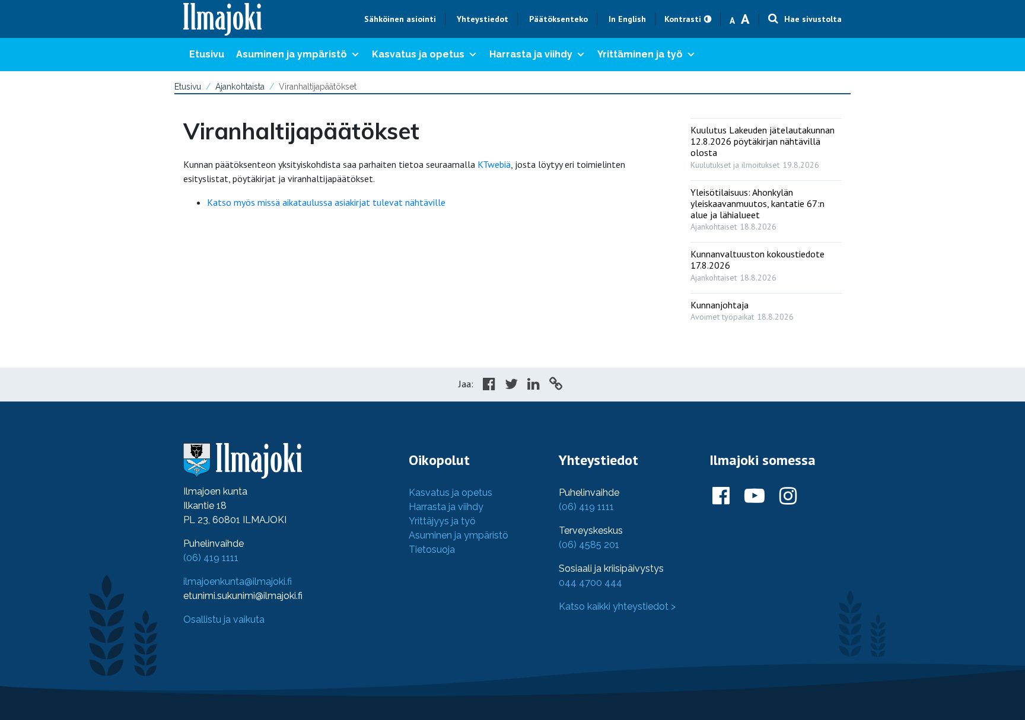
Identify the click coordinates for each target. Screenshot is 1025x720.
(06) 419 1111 (210, 557)
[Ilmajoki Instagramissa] (788, 496)
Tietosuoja (432, 549)
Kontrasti (682, 19)
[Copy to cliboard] (555, 385)
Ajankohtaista (240, 86)
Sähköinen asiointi (400, 19)
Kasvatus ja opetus (418, 54)
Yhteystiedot (482, 19)
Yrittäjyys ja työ (442, 521)
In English (627, 19)
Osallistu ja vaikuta (224, 619)
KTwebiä (494, 164)
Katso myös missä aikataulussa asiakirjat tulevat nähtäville (326, 202)
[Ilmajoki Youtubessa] (754, 496)
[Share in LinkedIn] (533, 385)
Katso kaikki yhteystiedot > (617, 606)
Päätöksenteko (558, 19)
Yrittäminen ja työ (640, 54)
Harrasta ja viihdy (530, 54)
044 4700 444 (590, 582)
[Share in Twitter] (511, 385)
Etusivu (206, 54)
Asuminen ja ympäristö (291, 54)
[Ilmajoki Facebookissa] (721, 496)
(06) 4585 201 (589, 544)
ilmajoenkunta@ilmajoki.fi (237, 581)
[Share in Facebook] (489, 385)
